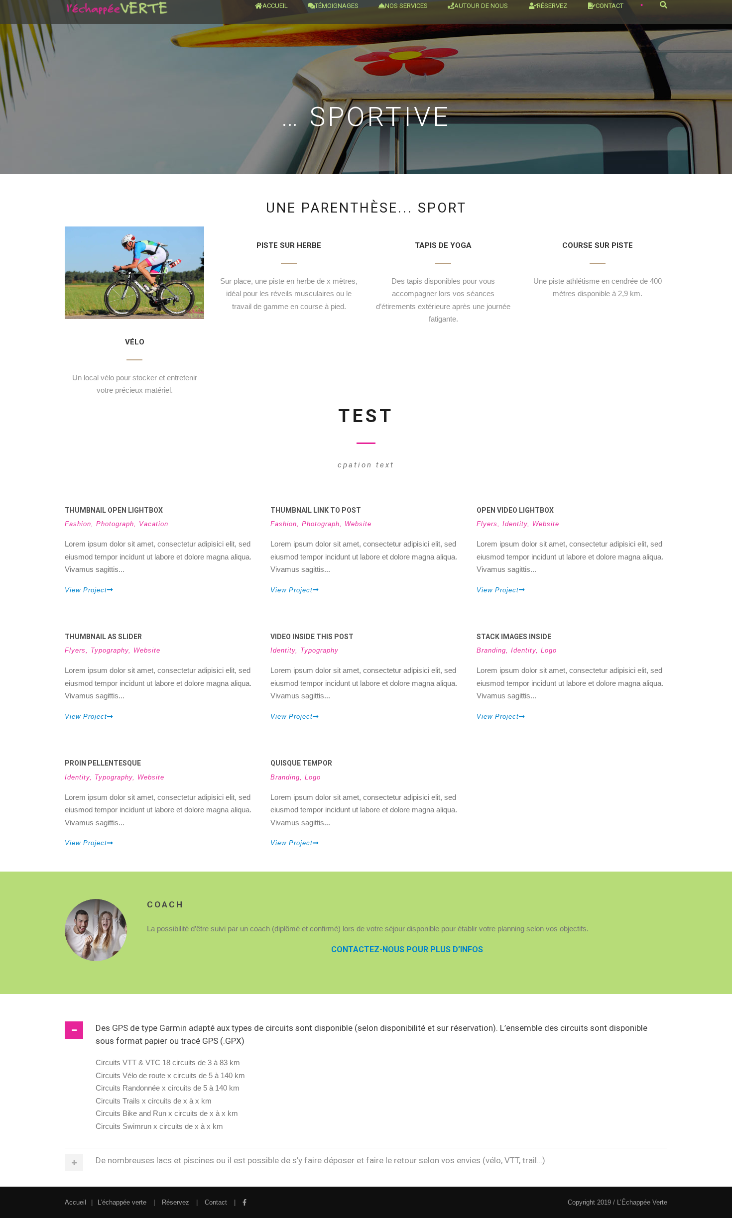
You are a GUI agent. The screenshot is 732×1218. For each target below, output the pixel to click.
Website (358, 524)
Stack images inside (514, 637)
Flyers (487, 524)
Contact (609, 5)
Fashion (78, 524)
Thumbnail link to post (315, 510)
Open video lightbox (515, 510)
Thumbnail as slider (103, 637)
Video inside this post (312, 637)
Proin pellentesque (103, 763)
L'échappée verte (122, 1202)
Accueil (275, 5)
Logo (549, 650)
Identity (514, 524)
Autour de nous (481, 5)
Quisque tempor (301, 763)
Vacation (153, 524)
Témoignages (337, 5)
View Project (86, 590)
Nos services (406, 5)
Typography (109, 650)
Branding (491, 650)
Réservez (175, 1202)
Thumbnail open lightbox (114, 510)
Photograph (115, 524)
